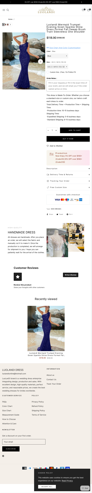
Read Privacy (67, 480)
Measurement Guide (10, 415)
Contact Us (51, 379)
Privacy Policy (38, 402)
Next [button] (40, 61)
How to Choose (9, 419)
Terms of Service (39, 415)
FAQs (4, 402)
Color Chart (7, 406)
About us (50, 375)
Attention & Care (9, 423)
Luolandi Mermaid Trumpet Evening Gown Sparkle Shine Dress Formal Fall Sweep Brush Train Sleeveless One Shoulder (46, 354)
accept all (47, 486)
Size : (56, 62)
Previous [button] (7, 61)
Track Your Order (54, 384)
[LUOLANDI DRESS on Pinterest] (3, 455)
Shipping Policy (38, 410)
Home (10, 19)
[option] (23, 60)
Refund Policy (37, 406)
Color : (51, 51)
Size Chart (6, 410)
